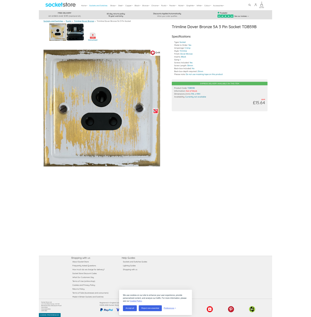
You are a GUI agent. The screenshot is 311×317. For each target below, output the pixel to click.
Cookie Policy (136, 300)
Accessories (218, 5)
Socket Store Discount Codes (84, 273)
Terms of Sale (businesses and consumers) (90, 293)
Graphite (190, 5)
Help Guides (128, 257)
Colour (207, 5)
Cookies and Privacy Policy (83, 285)
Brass (112, 5)
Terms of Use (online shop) (83, 281)
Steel (120, 5)
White (199, 5)
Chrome (154, 5)
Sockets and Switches (98, 5)
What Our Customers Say (83, 277)
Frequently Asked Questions (84, 265)
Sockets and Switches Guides (135, 262)
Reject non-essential (150, 308)
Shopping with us (80, 257)
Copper (128, 5)
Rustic (163, 5)
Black (137, 5)
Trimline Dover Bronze (84, 21)
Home (83, 5)
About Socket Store (80, 262)
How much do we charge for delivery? (88, 269)
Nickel (180, 5)
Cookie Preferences (49, 315)
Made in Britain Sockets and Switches (88, 297)
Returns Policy (78, 289)
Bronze (145, 5)
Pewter (172, 5)
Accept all (130, 308)
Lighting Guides (129, 265)
